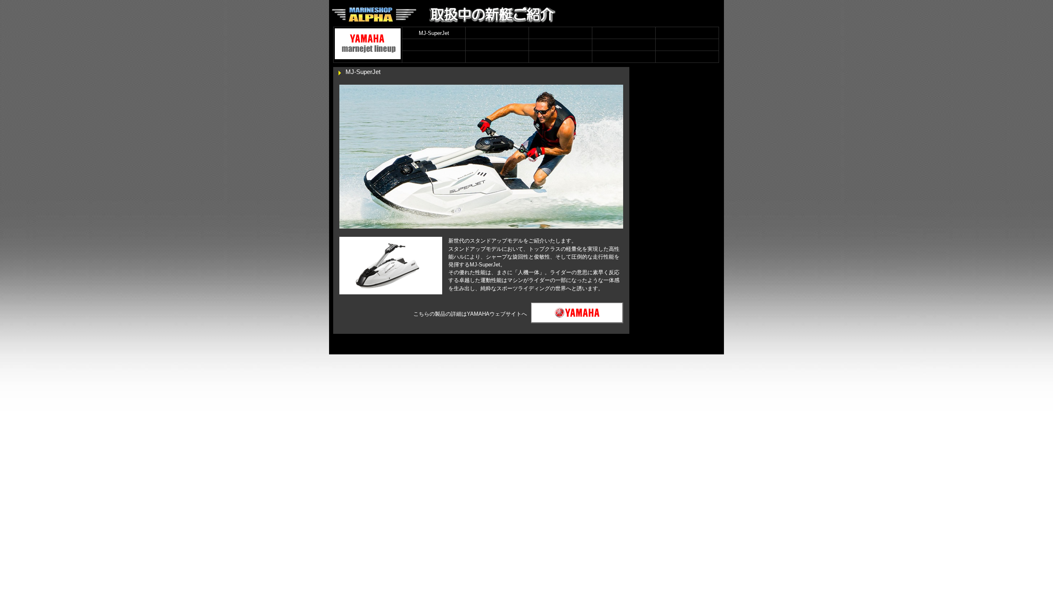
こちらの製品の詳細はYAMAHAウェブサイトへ (470, 314)
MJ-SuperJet (434, 33)
